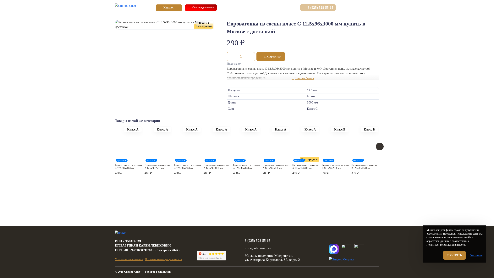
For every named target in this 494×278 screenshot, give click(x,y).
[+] (251, 56)
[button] (270, 56)
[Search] (343, 7)
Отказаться (476, 255)
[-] (231, 56)
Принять (454, 255)
